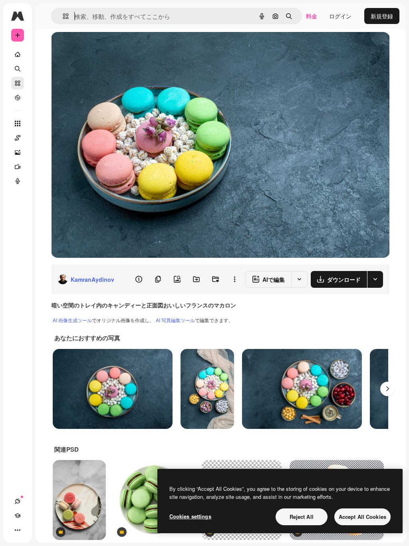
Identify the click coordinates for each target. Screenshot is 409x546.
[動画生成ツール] (17, 166)
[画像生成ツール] (17, 152)
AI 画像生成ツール (72, 320)
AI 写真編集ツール (175, 320)
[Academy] (17, 515)
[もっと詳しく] (17, 97)
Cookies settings (190, 516)
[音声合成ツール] (17, 181)
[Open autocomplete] (62, 16)
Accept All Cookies (362, 516)
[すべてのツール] (17, 123)
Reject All (302, 516)
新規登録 (382, 16)
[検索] (17, 68)
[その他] (17, 530)
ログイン (340, 16)
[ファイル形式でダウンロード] (375, 279)
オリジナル (106, 47)
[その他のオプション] (234, 279)
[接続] (17, 501)
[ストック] (17, 83)
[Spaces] (17, 138)
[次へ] (387, 389)
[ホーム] (17, 54)
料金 (311, 16)
